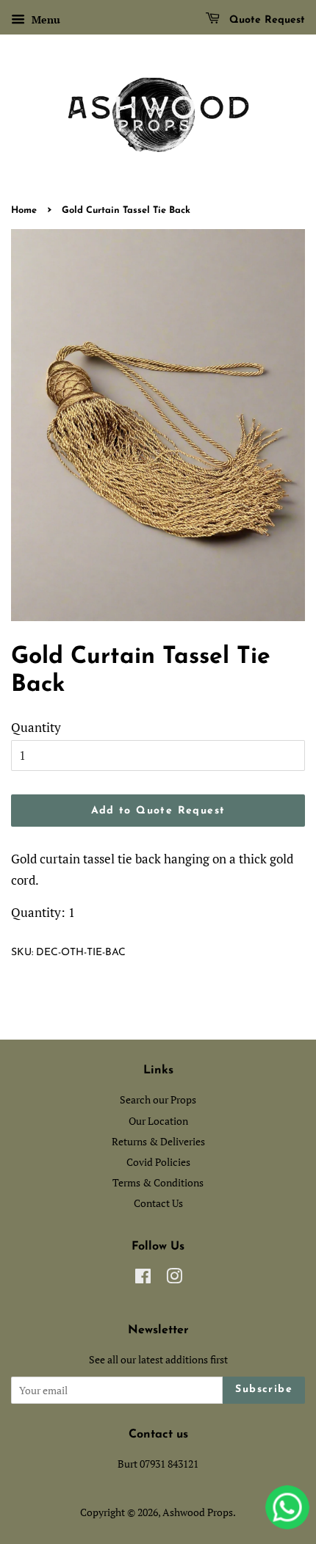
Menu (44, 19)
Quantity (36, 727)
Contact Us (158, 1203)
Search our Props (158, 1099)
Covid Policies (158, 1162)
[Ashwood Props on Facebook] (142, 1279)
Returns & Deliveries (158, 1141)
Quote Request (265, 20)
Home (24, 210)
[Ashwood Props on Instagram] (174, 1279)
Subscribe (263, 1389)
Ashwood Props (197, 1512)
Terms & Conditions (158, 1182)
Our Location (158, 1121)
